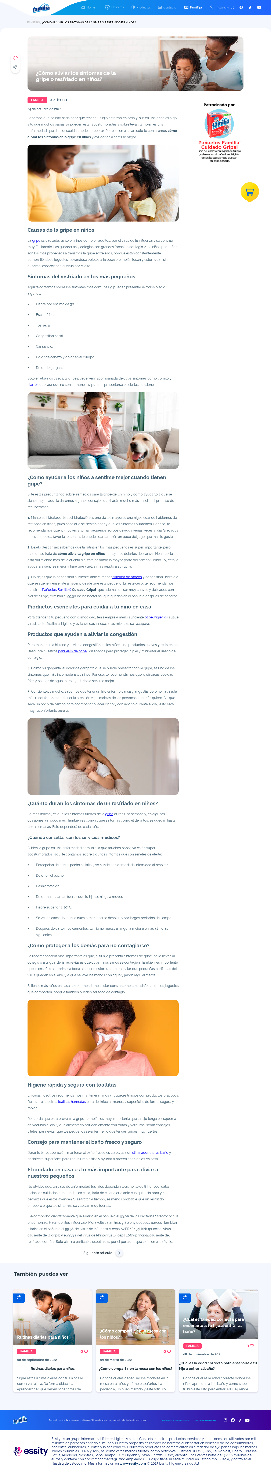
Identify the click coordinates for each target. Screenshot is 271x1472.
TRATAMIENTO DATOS (205, 1420)
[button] (114, 7)
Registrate (223, 7)
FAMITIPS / (34, 22)
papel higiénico (156, 617)
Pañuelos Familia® (56, 590)
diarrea (33, 385)
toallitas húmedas (72, 1102)
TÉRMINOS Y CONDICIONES (175, 1420)
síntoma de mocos (127, 577)
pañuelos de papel (72, 651)
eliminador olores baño (150, 1153)
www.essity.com (133, 1463)
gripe (36, 241)
